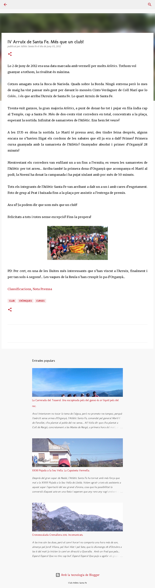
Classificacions (19, 289)
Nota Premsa (42, 289)
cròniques (25, 301)
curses (40, 301)
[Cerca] (16, 4)
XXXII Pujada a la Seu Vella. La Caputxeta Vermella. (61, 470)
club (12, 301)
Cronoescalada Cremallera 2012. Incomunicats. (57, 534)
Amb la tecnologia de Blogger (80, 575)
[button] (10, 54)
